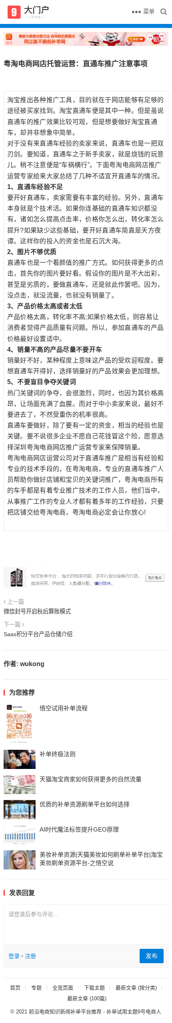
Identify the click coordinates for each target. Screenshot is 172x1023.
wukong (32, 663)
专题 (36, 988)
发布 (152, 955)
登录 (14, 956)
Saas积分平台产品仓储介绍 (38, 634)
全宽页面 (62, 988)
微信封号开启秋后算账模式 (37, 611)
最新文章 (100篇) (86, 998)
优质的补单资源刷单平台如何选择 (85, 804)
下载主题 (94, 988)
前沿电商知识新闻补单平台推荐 (65, 1012)
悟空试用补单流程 (64, 708)
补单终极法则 (58, 754)
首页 (15, 988)
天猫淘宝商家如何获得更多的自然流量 (91, 779)
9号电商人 (149, 1012)
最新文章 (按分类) (136, 988)
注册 (30, 956)
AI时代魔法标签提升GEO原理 (79, 829)
